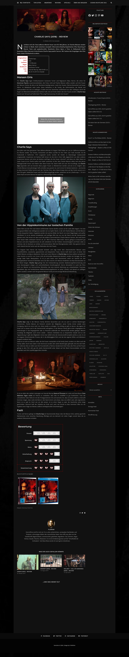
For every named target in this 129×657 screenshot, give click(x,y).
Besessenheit (93, 307)
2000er (99, 300)
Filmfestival (91, 215)
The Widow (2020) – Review (103, 138)
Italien (106, 337)
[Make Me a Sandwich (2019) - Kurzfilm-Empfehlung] (94, 45)
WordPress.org (92, 415)
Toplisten (37, 3)
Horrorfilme (102, 333)
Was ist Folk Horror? (105, 160)
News (90, 255)
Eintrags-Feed (92, 406)
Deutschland (93, 314)
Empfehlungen (92, 207)
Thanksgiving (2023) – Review (97, 105)
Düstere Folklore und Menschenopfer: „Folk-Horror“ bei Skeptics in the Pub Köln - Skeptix (99, 157)
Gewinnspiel (92, 223)
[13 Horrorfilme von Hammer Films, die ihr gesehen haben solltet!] (94, 69)
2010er (107, 300)
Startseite (26, 3)
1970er (98, 296)
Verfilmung (93, 377)
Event (90, 211)
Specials (67, 3)
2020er (97, 303)
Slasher (103, 359)
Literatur (90, 247)
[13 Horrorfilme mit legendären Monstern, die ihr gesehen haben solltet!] (106, 69)
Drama (104, 314)
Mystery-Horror (95, 348)
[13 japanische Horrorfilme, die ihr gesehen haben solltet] (106, 81)
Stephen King (103, 366)
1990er (91, 300)
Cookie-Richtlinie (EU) (98, 3)
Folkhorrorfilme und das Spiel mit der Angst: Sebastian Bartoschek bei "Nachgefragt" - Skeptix (99, 144)
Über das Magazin (80, 3)
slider (91, 362)
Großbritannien (95, 325)
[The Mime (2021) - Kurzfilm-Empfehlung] (94, 81)
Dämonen (92, 318)
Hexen (105, 329)
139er (91, 296)
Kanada (98, 340)
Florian (51, 529)
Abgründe (48, 3)
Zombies (103, 377)
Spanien (99, 362)
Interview (91, 231)
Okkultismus (93, 351)
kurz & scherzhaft (93, 243)
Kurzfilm (92, 344)
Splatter (92, 366)
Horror (92, 333)
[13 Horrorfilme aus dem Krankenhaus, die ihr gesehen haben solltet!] (106, 33)
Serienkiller (93, 359)
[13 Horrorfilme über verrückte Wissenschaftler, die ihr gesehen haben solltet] (106, 45)
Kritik (51, 34)
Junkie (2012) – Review (24, 571)
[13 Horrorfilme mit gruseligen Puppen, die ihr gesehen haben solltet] (94, 33)
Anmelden (91, 402)
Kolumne (91, 235)
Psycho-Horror (94, 355)
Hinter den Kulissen (94, 227)
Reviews (58, 3)
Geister (91, 322)
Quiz (89, 260)
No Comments (55, 41)
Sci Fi (105, 355)
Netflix (106, 348)
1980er (106, 296)
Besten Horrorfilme (96, 311)
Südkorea (103, 370)
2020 (90, 303)
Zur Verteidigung (93, 284)
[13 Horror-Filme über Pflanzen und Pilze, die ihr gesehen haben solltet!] (106, 57)
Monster (102, 344)
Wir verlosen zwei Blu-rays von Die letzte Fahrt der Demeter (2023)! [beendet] (99, 179)
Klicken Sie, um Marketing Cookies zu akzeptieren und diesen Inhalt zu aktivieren (51, 120)
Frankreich (103, 318)
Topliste (101, 373)
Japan (91, 340)
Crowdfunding (92, 203)
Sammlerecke (92, 268)
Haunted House (94, 329)
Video (90, 280)
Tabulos (90, 272)
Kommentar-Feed (93, 410)
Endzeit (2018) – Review (48, 568)
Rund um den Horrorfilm (95, 264)
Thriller (92, 373)
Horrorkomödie (94, 337)
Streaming (92, 370)
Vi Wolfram (72, 645)
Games (90, 219)
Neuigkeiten (91, 251)
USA (108, 373)
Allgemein (91, 199)
